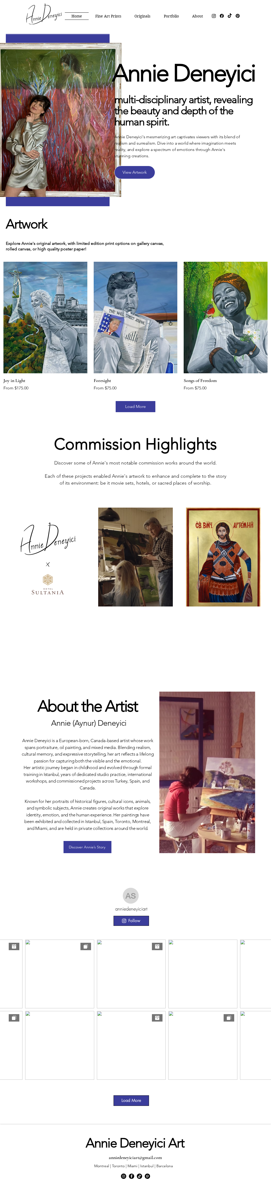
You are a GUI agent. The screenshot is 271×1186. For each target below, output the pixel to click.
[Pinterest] (237, 16)
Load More (135, 406)
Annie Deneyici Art (135, 1143)
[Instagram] (213, 16)
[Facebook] (221, 16)
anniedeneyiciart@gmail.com (135, 1157)
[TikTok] (229, 16)
